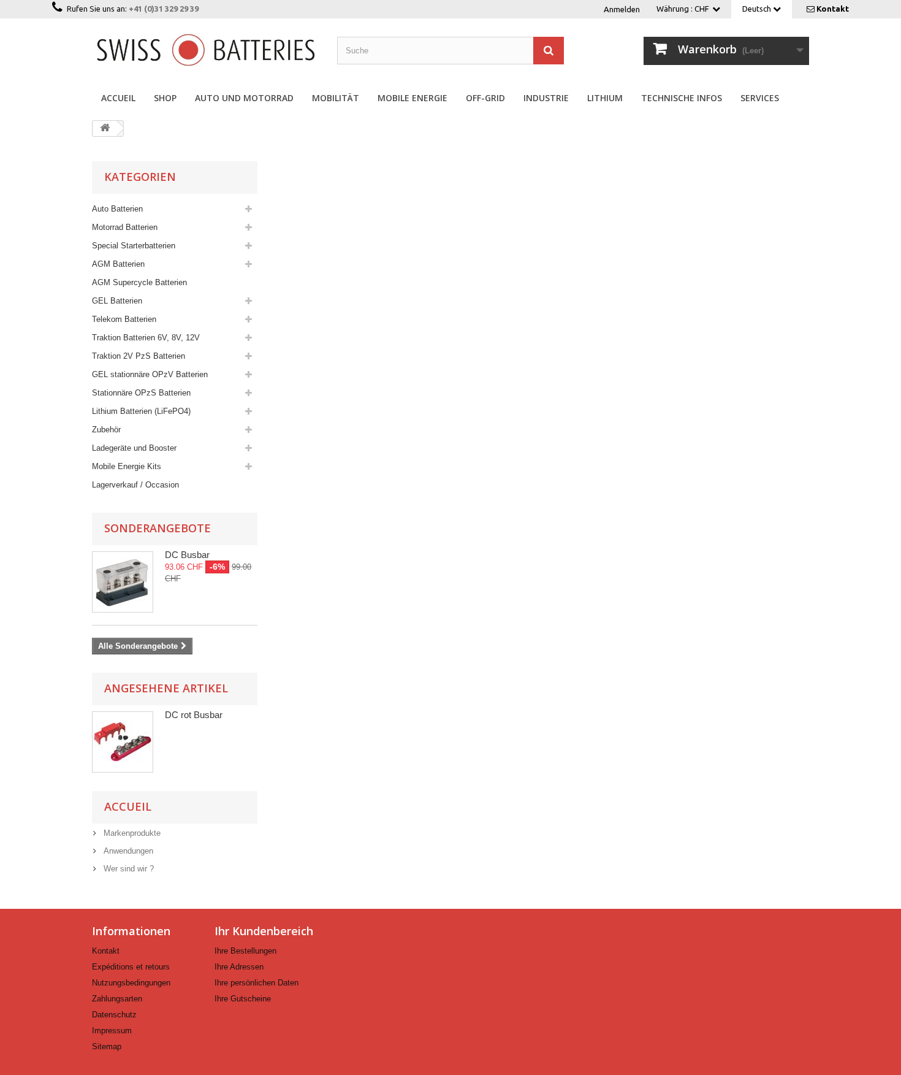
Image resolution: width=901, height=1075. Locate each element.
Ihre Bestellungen (245, 950)
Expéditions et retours (131, 966)
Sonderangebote (157, 528)
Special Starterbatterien (133, 245)
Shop (165, 98)
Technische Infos (681, 98)
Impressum (112, 1030)
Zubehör (106, 429)
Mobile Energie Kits (126, 466)
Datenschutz (114, 1014)
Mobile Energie (412, 98)
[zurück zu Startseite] (104, 128)
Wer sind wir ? (127, 868)
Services (759, 98)
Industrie (546, 98)
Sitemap (106, 1046)
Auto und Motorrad (244, 98)
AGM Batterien (118, 264)
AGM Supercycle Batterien (139, 282)
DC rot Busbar (193, 715)
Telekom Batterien (124, 319)
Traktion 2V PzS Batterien (138, 356)
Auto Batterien (117, 208)
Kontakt (832, 8)
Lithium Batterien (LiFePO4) (141, 411)
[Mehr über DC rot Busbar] (122, 742)
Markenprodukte (131, 833)
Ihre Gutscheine (243, 998)
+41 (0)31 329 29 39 (164, 8)
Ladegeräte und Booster (134, 448)
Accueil (118, 98)
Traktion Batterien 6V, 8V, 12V (146, 337)
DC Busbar (187, 554)
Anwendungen (127, 850)
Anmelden (622, 9)
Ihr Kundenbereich (264, 931)
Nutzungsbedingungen (131, 982)
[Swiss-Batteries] (205, 49)
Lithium (605, 98)
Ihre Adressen (239, 966)
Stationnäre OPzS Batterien (141, 392)
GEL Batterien (117, 300)
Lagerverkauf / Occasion (135, 484)
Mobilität (335, 98)
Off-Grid (485, 98)
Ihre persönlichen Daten (256, 982)
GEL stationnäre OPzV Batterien (150, 374)
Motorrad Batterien (125, 227)
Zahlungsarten (117, 998)
